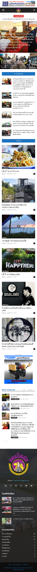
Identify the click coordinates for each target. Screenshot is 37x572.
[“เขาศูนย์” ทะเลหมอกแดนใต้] (18, 227)
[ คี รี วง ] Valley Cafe (11, 274)
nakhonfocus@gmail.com (21, 480)
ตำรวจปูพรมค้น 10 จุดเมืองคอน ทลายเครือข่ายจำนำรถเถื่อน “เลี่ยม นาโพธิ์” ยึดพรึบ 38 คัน (24, 132)
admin (4, 173)
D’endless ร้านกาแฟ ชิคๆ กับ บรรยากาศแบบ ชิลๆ (14, 206)
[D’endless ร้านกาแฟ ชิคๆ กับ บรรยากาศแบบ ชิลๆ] (18, 191)
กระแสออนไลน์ (5, 31)
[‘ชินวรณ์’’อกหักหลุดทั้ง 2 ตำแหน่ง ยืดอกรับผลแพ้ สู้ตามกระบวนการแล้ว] (6, 115)
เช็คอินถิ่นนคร (5, 271)
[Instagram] (16, 486)
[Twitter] (21, 486)
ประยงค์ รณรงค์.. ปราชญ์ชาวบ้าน (23, 519)
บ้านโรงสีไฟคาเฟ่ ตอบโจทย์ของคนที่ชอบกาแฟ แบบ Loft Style (17, 345)
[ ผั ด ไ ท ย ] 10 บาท (10, 171)
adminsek (4, 50)
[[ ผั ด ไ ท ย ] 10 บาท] (18, 157)
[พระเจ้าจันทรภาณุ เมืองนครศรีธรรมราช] (5, 416)
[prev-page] (3, 441)
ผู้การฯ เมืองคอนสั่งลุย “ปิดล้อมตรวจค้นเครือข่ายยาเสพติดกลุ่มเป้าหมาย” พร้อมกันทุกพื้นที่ (23, 499)
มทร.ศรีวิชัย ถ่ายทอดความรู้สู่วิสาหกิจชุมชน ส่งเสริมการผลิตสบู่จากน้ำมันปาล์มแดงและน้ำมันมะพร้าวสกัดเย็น (23, 123)
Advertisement (17, 564)
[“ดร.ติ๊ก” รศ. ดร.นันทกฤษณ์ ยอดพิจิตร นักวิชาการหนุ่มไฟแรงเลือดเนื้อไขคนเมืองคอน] (6, 95)
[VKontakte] (31, 486)
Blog (10, 564)
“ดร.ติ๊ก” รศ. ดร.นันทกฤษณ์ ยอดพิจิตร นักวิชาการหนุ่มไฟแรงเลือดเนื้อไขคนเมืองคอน (23, 95)
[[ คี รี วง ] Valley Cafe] (18, 260)
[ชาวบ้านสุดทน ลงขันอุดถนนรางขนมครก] (5, 397)
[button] (3, 10)
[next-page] (6, 441)
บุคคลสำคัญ (14, 417)
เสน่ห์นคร (4, 237)
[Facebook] (11, 486)
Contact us (25, 564)
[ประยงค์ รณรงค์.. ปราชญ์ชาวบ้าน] (6, 521)
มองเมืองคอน (5, 168)
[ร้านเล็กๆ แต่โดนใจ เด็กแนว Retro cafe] (18, 294)
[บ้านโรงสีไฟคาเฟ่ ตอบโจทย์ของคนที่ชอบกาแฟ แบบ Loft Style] (18, 330)
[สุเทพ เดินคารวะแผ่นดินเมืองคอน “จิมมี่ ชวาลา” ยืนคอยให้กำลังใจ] (5, 407)
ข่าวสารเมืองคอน (5, 58)
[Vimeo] (26, 486)
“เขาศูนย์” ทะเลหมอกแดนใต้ (14, 241)
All (24, 390)
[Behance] (6, 486)
